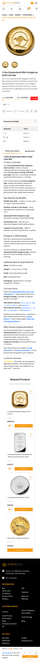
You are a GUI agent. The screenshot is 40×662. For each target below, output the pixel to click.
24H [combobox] (4, 104)
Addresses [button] (6, 640)
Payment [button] (25, 592)
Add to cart (30, 656)
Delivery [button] (5, 599)
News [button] (4, 621)
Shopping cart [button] (27, 640)
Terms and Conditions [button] (6, 592)
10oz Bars (13, 310)
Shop (11, 15)
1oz (22, 303)
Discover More (23, 425)
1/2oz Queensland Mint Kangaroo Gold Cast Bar (19, 18)
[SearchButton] (3, 8)
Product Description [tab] (12, 151)
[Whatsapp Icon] (35, 111)
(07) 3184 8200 (11, 578)
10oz (13, 305)
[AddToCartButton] (31, 391)
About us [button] (25, 596)
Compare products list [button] (9, 625)
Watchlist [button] (5, 643)
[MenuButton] (36, 8)
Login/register (7, 653)
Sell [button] (23, 588)
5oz (8, 305)
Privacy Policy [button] (7, 596)
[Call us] (12, 8)
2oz (27, 303)
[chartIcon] (20, 8)
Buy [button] (3, 588)
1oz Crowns (25, 308)
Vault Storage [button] (27, 617)
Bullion (18, 15)
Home (4, 15)
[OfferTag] (10, 425)
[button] (20, 121)
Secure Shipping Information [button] (28, 611)
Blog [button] (23, 621)
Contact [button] (5, 612)
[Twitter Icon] (31, 111)
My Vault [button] (5, 638)
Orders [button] (24, 638)
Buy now (30, 660)
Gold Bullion (28, 15)
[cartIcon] (28, 8)
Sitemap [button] (25, 599)
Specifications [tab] (30, 151)
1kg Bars (26, 310)
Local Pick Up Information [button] (7, 617)
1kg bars (24, 305)
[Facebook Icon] (27, 111)
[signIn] (32, 3)
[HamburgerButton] (36, 3)
